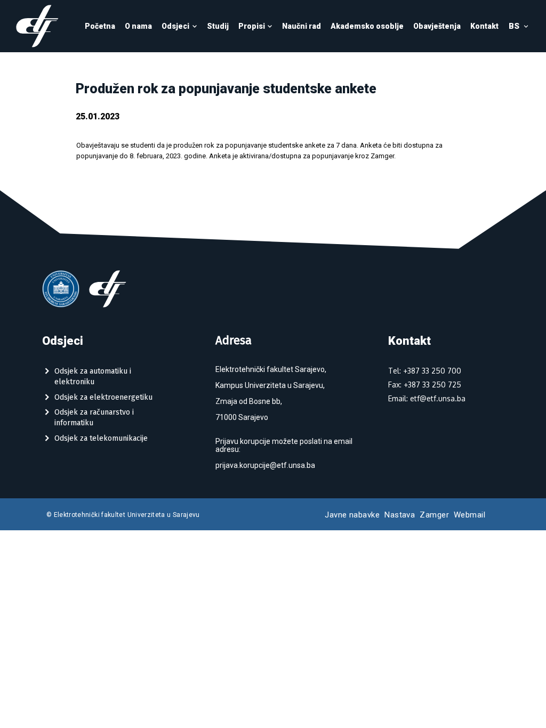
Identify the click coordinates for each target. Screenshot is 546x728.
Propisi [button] (251, 26)
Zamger (434, 515)
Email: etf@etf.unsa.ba (426, 398)
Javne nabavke (352, 515)
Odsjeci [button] (175, 26)
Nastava (399, 515)
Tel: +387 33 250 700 (424, 370)
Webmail (469, 515)
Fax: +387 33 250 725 (424, 384)
